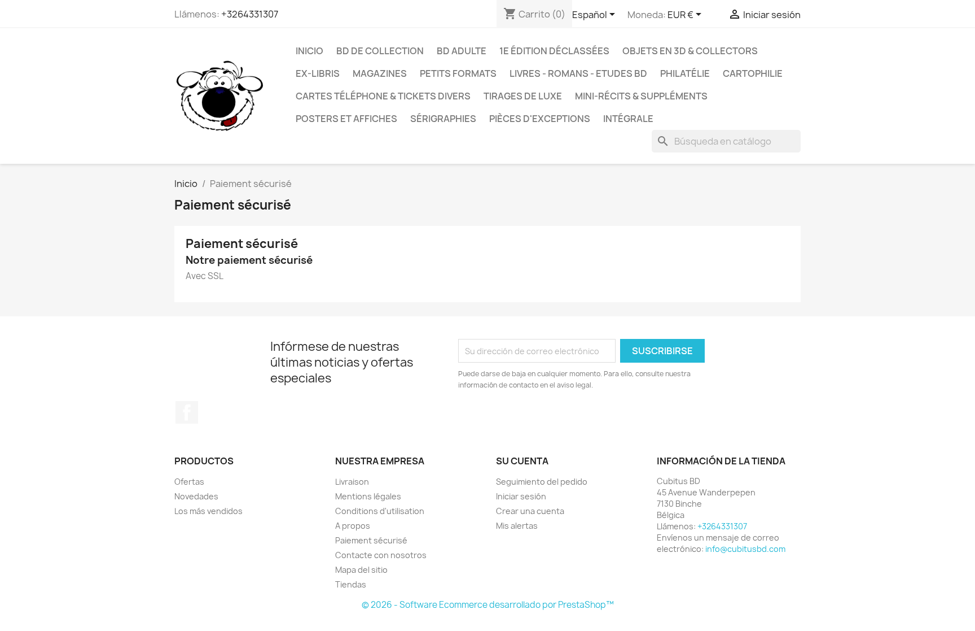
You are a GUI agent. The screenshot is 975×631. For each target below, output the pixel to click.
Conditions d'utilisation (379, 511)
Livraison (352, 481)
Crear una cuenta (530, 511)
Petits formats (458, 73)
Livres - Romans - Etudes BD (578, 73)
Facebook (186, 412)
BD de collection (380, 51)
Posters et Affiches (346, 118)
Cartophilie (753, 73)
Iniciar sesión (521, 496)
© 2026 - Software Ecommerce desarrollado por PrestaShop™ (488, 605)
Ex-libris (318, 73)
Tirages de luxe (523, 96)
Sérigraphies (443, 118)
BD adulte (461, 51)
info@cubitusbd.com (745, 548)
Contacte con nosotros (381, 555)
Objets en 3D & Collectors (690, 51)
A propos (352, 525)
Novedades (196, 496)
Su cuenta (522, 461)
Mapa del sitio (361, 569)
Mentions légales (368, 496)
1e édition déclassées (554, 51)
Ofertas (189, 481)
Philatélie (685, 73)
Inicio (309, 51)
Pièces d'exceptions (539, 118)
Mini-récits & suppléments (641, 96)
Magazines (380, 73)
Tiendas (350, 584)
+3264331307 (249, 14)
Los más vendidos (208, 511)
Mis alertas (517, 525)
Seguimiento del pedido (541, 481)
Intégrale (628, 118)
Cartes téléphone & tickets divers (383, 96)
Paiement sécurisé (371, 540)
